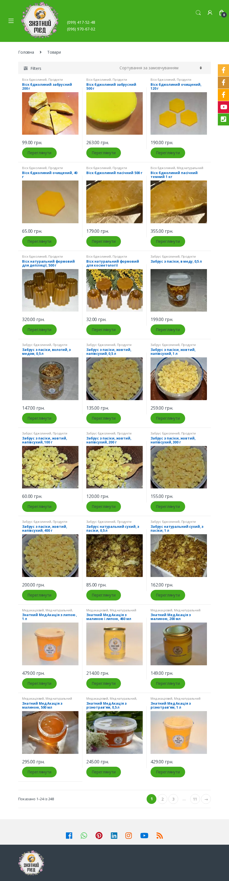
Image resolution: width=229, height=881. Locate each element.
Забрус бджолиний (165, 256)
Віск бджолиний (34, 79)
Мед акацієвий (33, 610)
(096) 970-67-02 (81, 29)
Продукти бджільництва (42, 81)
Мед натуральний (190, 168)
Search (198, 13)
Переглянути (39, 152)
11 (195, 799)
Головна (26, 52)
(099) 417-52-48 (81, 22)
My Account (210, 13)
